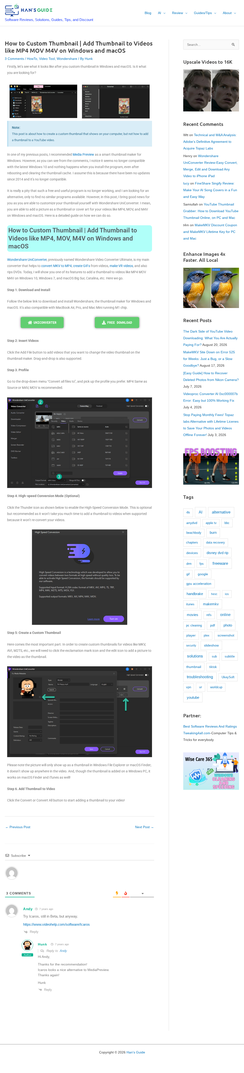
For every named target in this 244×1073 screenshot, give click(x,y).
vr (200, 687)
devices (192, 553)
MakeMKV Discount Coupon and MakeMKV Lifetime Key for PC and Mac (210, 231)
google (203, 574)
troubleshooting (200, 677)
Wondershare (67, 59)
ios (227, 594)
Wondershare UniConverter (27, 260)
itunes (190, 604)
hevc (214, 594)
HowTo (32, 59)
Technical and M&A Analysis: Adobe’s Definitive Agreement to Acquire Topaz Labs (210, 141)
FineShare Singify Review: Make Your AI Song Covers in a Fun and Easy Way (210, 190)
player (191, 635)
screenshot (226, 635)
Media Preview (83, 154)
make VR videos (121, 266)
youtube (193, 697)
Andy (28, 909)
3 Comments (14, 59)
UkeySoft (228, 677)
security (191, 645)
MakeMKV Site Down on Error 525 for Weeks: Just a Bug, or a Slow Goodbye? (209, 358)
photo (228, 625)
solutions (195, 656)
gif (188, 574)
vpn (188, 687)
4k (188, 512)
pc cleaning (194, 625)
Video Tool (47, 59)
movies (192, 615)
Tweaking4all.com (196, 733)
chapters (192, 542)
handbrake (195, 594)
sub (214, 656)
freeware (220, 563)
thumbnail (193, 667)
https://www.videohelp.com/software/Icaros (56, 924)
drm (189, 563)
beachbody (193, 532)
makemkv (211, 604)
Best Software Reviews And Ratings (210, 726)
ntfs (209, 615)
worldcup (216, 687)
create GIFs (81, 266)
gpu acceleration (198, 583)
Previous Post (17, 827)
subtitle (230, 656)
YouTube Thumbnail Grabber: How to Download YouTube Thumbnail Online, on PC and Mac (211, 211)
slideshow (211, 645)
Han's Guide (136, 1052)
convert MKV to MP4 (56, 266)
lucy (186, 183)
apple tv (211, 523)
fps (201, 563)
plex (206, 635)
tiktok (213, 667)
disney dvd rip (217, 553)
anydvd (191, 523)
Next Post (144, 827)
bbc (226, 523)
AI (200, 512)
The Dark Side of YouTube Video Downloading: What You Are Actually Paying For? (210, 338)
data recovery (215, 542)
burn (213, 532)
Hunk (42, 944)
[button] (163, 13)
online (225, 615)
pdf (212, 625)
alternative (221, 512)
